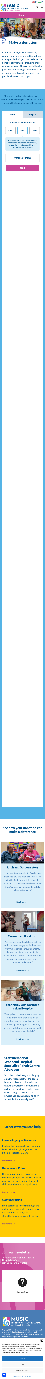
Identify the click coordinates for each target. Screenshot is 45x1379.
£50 (35, 130)
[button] (42, 1340)
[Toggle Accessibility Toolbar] (4, 1375)
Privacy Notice (26, 1376)
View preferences (22, 1370)
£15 (10, 130)
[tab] (12, 114)
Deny (22, 1364)
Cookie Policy (17, 1376)
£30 (22, 130)
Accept (22, 1359)
